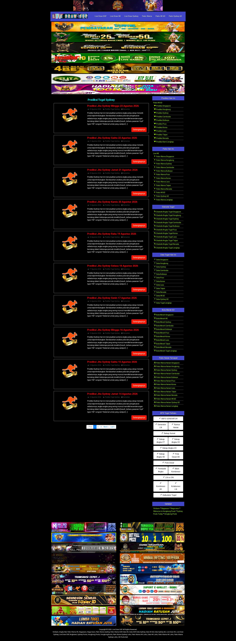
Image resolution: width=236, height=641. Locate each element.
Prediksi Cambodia (163, 117)
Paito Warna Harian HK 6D (166, 399)
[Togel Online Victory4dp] (83, 538)
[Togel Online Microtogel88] (83, 527)
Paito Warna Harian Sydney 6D (168, 402)
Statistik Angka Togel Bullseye (168, 226)
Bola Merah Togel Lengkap (166, 351)
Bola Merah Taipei (163, 344)
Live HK (156, 153)
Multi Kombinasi (175, 470)
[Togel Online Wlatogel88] (83, 590)
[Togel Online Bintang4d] (83, 579)
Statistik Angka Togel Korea (167, 233)
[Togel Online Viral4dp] (118, 89)
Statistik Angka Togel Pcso (166, 230)
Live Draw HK (115, 16)
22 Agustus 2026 (95, 109)
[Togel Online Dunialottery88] (152, 558)
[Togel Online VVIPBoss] (118, 27)
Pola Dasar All (176, 455)
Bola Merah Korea (163, 336)
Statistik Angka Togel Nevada (167, 244)
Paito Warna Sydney (164, 164)
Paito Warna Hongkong (165, 160)
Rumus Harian (176, 426)
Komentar (126, 109)
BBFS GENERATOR (169, 418)
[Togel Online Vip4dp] (152, 548)
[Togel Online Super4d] (118, 48)
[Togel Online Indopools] (152, 600)
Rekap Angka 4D (161, 455)
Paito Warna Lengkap (164, 200)
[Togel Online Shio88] (152, 610)
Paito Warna (147, 16)
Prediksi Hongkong (163, 109)
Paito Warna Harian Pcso (165, 381)
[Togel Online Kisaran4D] (118, 58)
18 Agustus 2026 (95, 237)
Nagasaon (165, 508)
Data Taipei (160, 288)
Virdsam (156, 508)
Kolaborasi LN (175, 487)
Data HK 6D (160, 296)
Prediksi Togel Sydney (101, 99)
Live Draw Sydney (131, 16)
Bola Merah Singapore (164, 315)
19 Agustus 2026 (95, 205)
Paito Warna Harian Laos (165, 388)
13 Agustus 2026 (95, 397)
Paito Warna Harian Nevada (166, 395)
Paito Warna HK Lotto (139, 634)
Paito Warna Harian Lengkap (167, 406)
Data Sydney (161, 267)
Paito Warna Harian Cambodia (167, 374)
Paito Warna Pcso (163, 174)
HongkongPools (106, 634)
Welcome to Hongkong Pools (164, 511)
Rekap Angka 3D (176, 440)
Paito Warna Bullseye (164, 171)
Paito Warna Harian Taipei (166, 392)
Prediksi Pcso (161, 124)
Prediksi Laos (161, 131)
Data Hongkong (162, 263)
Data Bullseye (161, 274)
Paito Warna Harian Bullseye (167, 377)
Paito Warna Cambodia (165, 167)
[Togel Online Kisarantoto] (118, 68)
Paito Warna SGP (116, 632)
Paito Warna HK (72, 632)
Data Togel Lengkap (164, 303)
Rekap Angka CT (161, 440)
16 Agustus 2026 (95, 301)
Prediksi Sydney (162, 113)
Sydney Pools (82, 634)
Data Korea (160, 281)
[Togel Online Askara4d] (83, 569)
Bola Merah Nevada (163, 347)
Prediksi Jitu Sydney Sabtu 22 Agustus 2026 (112, 137)
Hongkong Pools (170, 514)
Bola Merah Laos (162, 340)
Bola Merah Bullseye (164, 329)
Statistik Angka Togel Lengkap (168, 248)
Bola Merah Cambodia (164, 326)
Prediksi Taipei (161, 135)
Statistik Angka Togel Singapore (168, 212)
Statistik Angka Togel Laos (166, 237)
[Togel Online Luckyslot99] (152, 538)
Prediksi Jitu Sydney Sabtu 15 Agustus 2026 (112, 361)
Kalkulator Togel (169, 495)
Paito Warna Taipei (163, 185)
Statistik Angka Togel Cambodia (168, 223)
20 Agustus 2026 (95, 173)
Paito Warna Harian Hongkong (167, 366)
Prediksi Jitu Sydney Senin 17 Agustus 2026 (112, 297)
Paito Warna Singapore (165, 156)
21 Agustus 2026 (95, 141)
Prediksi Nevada (162, 138)
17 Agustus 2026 (95, 269)
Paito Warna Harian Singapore (167, 363)
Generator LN (161, 426)
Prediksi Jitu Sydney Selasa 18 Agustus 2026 (112, 265)
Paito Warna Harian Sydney (166, 370)
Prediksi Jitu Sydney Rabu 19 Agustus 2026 (111, 233)
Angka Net (63, 632)
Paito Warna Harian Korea (166, 384)
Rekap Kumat (169, 433)
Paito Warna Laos (163, 182)
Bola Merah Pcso (162, 333)
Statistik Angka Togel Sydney (167, 219)
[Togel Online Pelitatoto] (118, 79)
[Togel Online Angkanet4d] (152, 590)
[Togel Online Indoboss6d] (152, 527)
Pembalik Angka (161, 470)
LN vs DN (169, 477)
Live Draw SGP (100, 16)
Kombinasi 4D (160, 487)
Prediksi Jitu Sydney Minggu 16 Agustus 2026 (113, 329)
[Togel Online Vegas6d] (83, 558)
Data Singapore (162, 260)
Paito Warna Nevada (164, 189)
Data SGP (132, 632)
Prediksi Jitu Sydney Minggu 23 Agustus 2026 (113, 105)
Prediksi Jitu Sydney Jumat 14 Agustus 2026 (112, 393)
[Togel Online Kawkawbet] (83, 548)
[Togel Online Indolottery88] (152, 579)
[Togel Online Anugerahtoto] (152, 569)
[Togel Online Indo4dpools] (83, 621)
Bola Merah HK (162, 318)
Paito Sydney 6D (175, 16)
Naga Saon (91, 632)
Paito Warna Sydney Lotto (122, 634)
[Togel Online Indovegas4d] (152, 621)
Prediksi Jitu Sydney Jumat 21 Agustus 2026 (112, 169)
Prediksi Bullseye (162, 120)
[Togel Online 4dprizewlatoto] (83, 600)
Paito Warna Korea (163, 178)
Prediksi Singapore (163, 106)
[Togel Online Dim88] (118, 37)
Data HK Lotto (153, 634)
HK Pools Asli (123, 637)
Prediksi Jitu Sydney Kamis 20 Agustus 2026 (112, 201)
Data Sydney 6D (162, 299)
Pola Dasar (169, 463)
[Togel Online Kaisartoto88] (83, 610)
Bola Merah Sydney (163, 322)
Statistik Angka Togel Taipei (167, 241)
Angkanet (73, 634)
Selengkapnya (139, 129)
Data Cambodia (162, 270)
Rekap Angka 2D (169, 448)
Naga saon (175, 508)
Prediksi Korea (161, 127)
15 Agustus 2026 (95, 333)
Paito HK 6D (160, 16)
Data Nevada (161, 292)
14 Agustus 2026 (95, 365)
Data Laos (160, 285)
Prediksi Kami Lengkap (165, 142)
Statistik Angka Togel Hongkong (168, 215)
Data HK (126, 632)
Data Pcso (160, 278)
